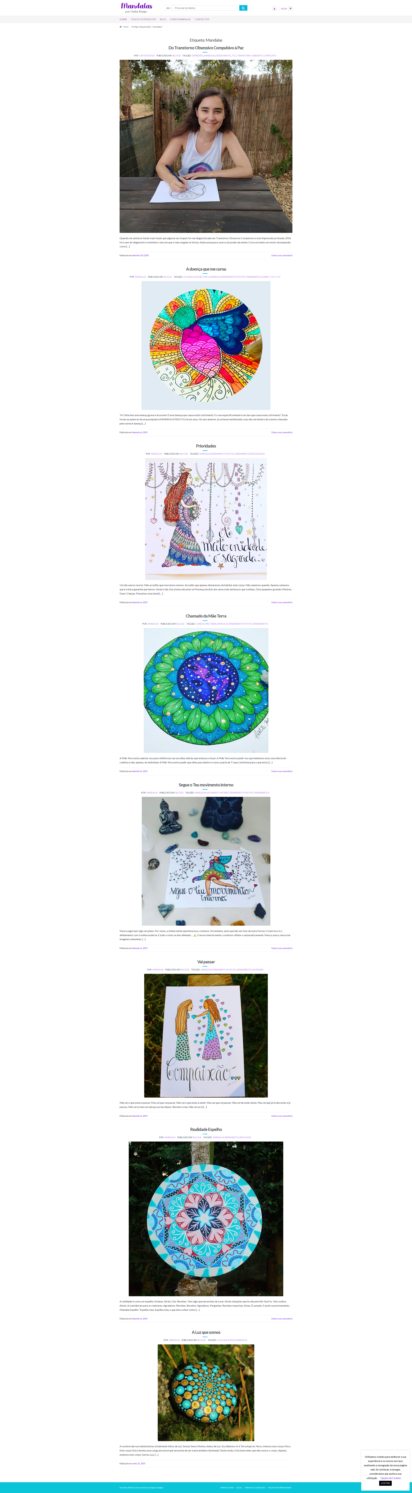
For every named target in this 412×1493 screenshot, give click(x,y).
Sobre (123, 19)
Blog (163, 19)
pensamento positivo (234, 277)
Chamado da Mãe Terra (206, 615)
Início (126, 26)
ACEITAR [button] (385, 1483)
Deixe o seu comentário (282, 255)
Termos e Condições (255, 1487)
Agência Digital (157, 1487)
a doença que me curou (196, 277)
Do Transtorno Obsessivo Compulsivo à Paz (206, 47)
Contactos (202, 19)
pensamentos (254, 277)
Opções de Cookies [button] (390, 1478)
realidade (245, 1137)
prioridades (258, 453)
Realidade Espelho (206, 1129)
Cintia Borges (147, 55)
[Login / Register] (274, 8)
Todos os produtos (143, 19)
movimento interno (218, 792)
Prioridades (206, 445)
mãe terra (210, 623)
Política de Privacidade (279, 1487)
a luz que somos (226, 1340)
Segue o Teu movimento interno (206, 784)
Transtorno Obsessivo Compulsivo (256, 55)
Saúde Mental (223, 55)
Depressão (197, 55)
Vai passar (206, 961)
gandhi (200, 623)
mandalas (209, 55)
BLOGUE (177, 55)
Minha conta (227, 1487)
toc (234, 55)
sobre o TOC (268, 277)
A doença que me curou (206, 269)
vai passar (258, 969)
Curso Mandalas (180, 19)
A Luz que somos (206, 1332)
